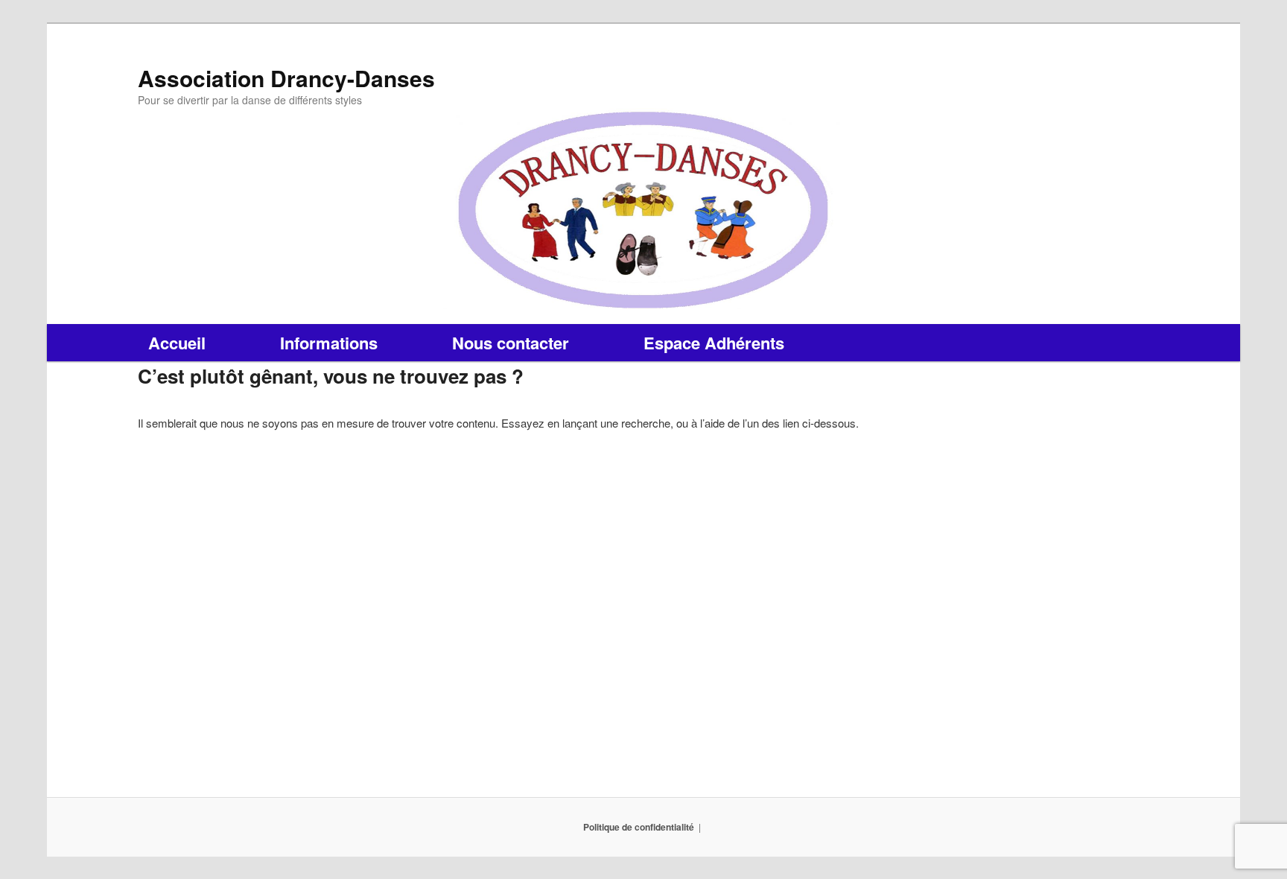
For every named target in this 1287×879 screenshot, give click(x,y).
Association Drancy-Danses (286, 78)
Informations (329, 343)
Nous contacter (510, 343)
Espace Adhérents (714, 343)
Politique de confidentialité (638, 827)
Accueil (177, 343)
